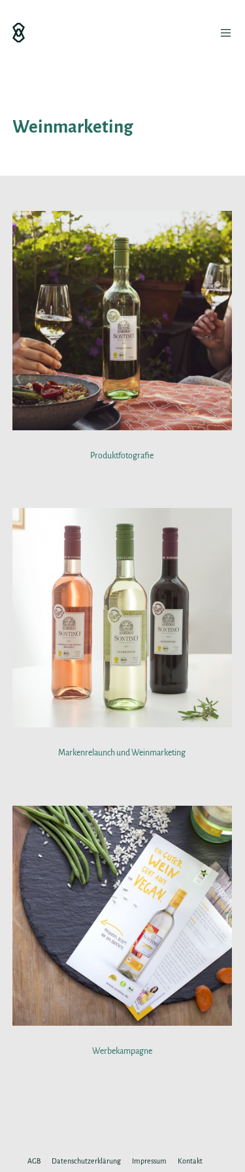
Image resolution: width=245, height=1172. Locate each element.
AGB (34, 1161)
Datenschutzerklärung (86, 1161)
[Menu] (222, 32)
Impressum (149, 1161)
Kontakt (190, 1161)
